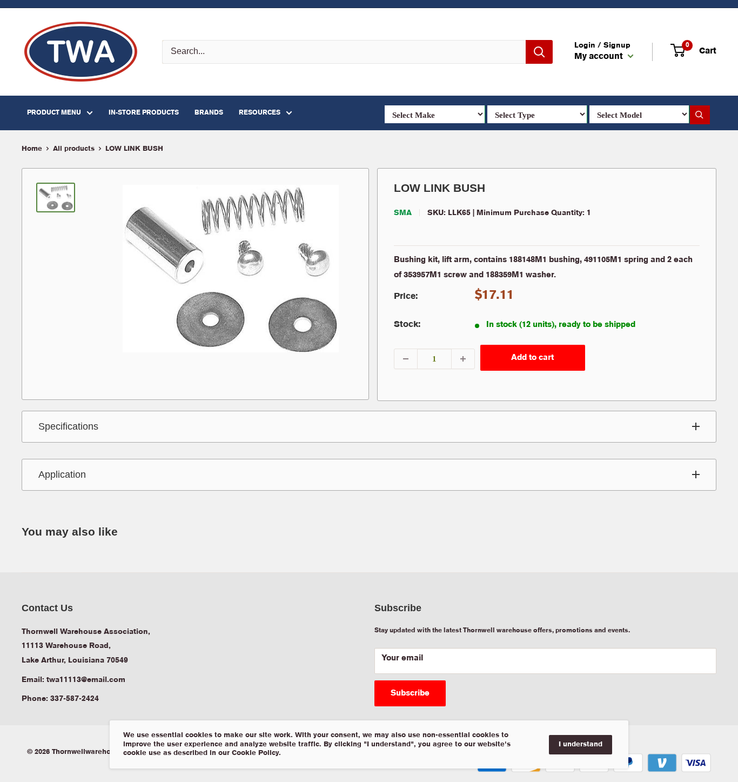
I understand (580, 744)
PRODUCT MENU (54, 113)
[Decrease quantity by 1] (405, 359)
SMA (403, 213)
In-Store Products (144, 113)
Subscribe (410, 693)
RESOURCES (259, 113)
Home (32, 149)
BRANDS (208, 113)
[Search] (539, 52)
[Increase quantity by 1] (463, 359)
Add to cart (532, 358)
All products (74, 149)
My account (599, 57)
